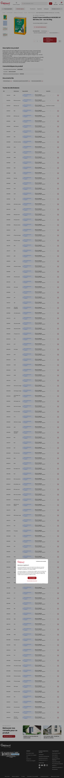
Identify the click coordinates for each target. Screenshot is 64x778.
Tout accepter (32, 578)
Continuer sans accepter (41, 561)
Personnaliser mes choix (32, 580)
